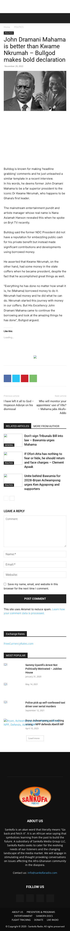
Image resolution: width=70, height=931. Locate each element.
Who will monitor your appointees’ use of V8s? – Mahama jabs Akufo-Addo (51, 407)
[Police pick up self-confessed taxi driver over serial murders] (5, 702)
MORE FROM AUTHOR (46, 426)
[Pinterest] (24, 378)
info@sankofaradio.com (42, 873)
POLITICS (19, 27)
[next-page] (12, 498)
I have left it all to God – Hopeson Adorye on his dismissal (19, 405)
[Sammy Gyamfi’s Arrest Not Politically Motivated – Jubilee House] (5, 664)
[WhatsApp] (33, 378)
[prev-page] (6, 498)
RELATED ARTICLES (17, 426)
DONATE (38, 919)
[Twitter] (16, 378)
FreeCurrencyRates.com (18, 643)
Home (7, 27)
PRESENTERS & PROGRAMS (41, 912)
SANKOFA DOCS (44, 916)
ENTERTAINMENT (23, 916)
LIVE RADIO (52, 919)
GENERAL (9, 445)
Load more (34, 738)
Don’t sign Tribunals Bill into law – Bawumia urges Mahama (43, 440)
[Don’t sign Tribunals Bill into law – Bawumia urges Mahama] (13, 440)
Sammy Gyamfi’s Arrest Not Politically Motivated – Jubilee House (43, 669)
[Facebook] (7, 378)
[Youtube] (50, 898)
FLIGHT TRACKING (21, 919)
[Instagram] (30, 898)
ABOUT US (17, 912)
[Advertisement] (35, 6)
